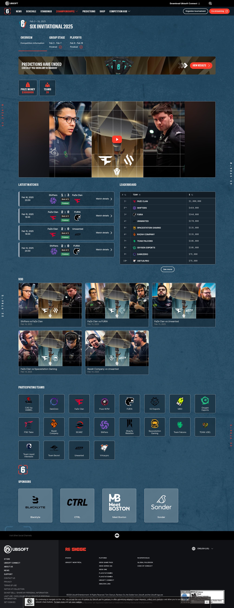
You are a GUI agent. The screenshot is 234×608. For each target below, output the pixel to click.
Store (7, 559)
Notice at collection (14, 589)
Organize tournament (196, 11)
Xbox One (103, 569)
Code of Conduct (145, 566)
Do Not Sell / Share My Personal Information (26, 592)
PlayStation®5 (106, 573)
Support (8, 574)
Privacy (8, 581)
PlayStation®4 (106, 577)
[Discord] (117, 535)
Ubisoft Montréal (73, 562)
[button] (66, 199)
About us (8, 567)
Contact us (9, 578)
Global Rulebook (145, 562)
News (6, 570)
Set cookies (9, 602)
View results (199, 65)
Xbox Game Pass (106, 562)
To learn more (59, 602)
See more (167, 269)
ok (207, 602)
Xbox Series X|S (105, 566)
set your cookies (75, 602)
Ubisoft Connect (12, 563)
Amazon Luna (104, 584)
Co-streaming (217, 11)
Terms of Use (10, 585)
